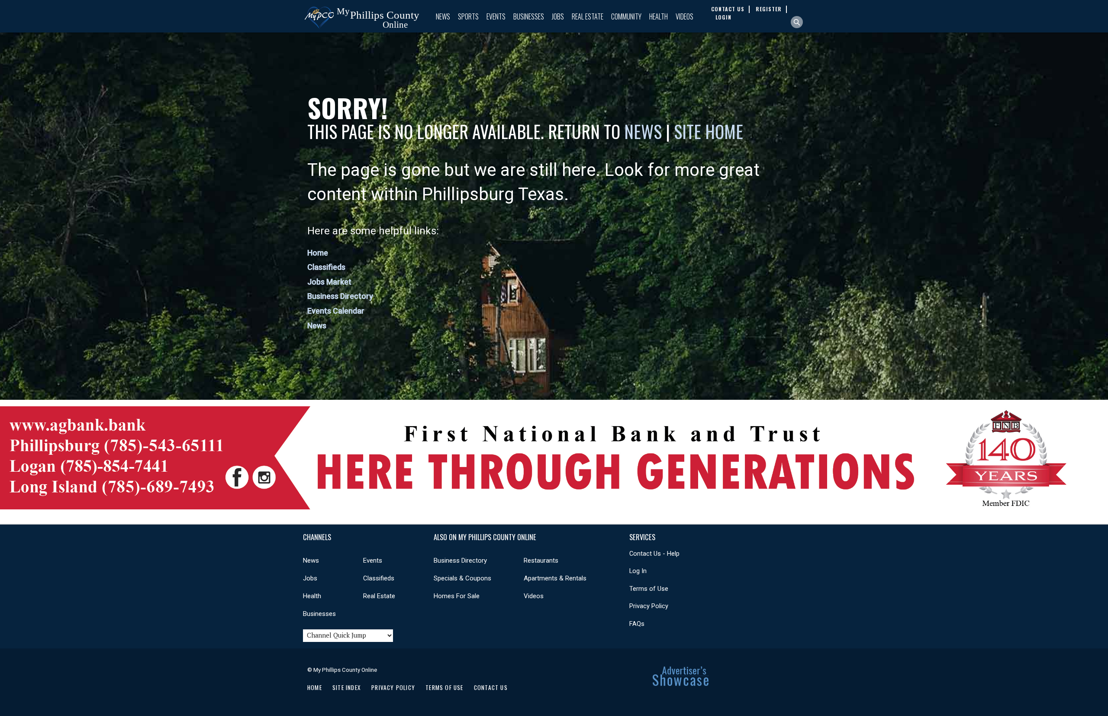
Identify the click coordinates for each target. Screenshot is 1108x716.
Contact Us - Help (654, 553)
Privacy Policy (648, 606)
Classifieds (326, 267)
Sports (468, 16)
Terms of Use (648, 589)
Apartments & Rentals (555, 578)
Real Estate (587, 16)
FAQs (636, 624)
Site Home (708, 131)
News (443, 16)
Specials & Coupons (462, 578)
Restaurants (541, 560)
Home (317, 252)
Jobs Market (329, 281)
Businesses (528, 16)
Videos (684, 16)
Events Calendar (335, 310)
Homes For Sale (457, 596)
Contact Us (491, 687)
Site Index (346, 687)
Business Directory (340, 296)
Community (626, 16)
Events (496, 16)
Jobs (558, 16)
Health (658, 16)
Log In (638, 571)
